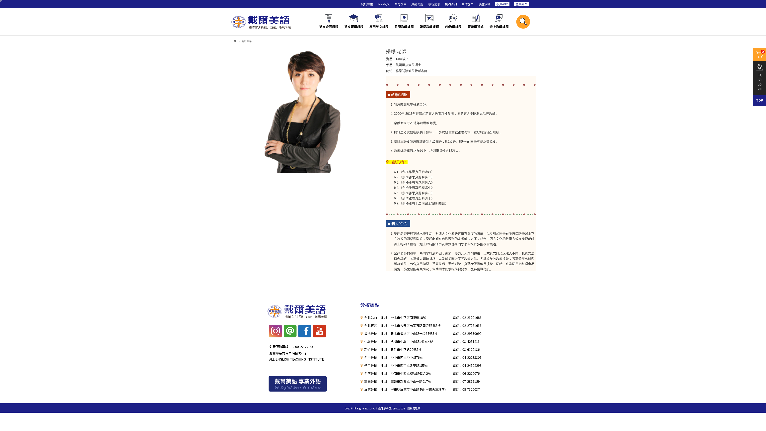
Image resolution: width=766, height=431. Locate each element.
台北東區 (370, 325)
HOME (260, 21)
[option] (305, 109)
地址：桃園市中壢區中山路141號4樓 (407, 341)
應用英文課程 (379, 26)
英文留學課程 (353, 26)
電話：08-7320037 (466, 389)
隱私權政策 (413, 408)
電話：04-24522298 (467, 365)
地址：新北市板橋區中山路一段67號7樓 (409, 333)
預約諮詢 (451, 4)
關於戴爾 (367, 4)
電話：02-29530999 (467, 333)
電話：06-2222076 (466, 373)
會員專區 (521, 4)
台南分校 (370, 373)
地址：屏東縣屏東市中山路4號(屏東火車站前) (413, 389)
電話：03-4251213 (466, 341)
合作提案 (468, 4)
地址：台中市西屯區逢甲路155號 (404, 365)
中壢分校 (370, 341)
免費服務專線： (280, 346)
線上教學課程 (499, 26)
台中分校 (370, 357)
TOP (759, 100)
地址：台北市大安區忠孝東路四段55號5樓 (411, 325)
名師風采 (384, 4)
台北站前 (370, 317)
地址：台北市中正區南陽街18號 (403, 317)
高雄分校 (370, 381)
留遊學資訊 (476, 26)
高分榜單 (401, 4)
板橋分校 (370, 333)
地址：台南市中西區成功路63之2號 (406, 373)
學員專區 (502, 4)
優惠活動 (484, 4)
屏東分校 (370, 389)
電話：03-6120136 (466, 349)
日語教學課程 (404, 26)
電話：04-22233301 (467, 357)
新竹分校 (370, 349)
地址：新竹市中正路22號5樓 (401, 349)
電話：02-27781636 (467, 325)
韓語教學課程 (429, 26)
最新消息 (434, 4)
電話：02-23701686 (467, 317)
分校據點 (369, 304)
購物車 (758, 54)
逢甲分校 (370, 365)
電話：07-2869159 (466, 381)
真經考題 (417, 4)
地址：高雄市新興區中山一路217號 (406, 381)
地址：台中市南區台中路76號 (402, 357)
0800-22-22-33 (291, 346)
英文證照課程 (328, 26)
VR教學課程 (453, 26)
